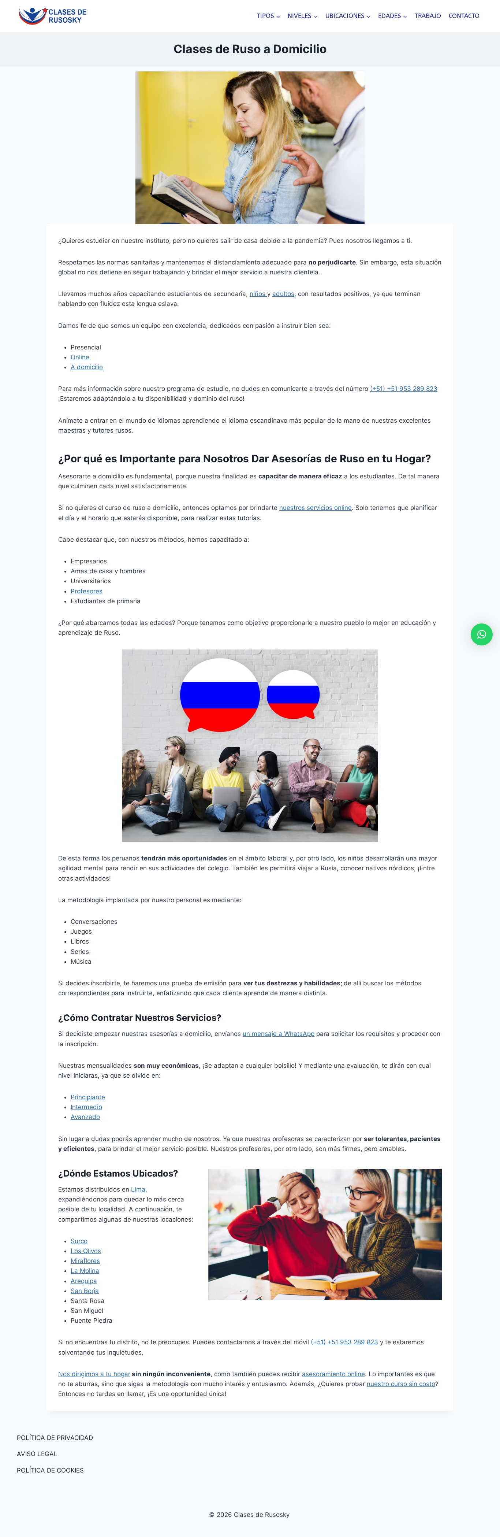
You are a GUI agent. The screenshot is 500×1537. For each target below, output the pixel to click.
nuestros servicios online (315, 507)
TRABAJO (428, 15)
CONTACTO (464, 15)
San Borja (85, 1291)
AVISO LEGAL (37, 1454)
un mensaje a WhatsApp (278, 1033)
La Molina (85, 1270)
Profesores (86, 591)
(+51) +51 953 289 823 (403, 388)
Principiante (88, 1097)
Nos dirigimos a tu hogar (94, 1374)
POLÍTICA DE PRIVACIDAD (55, 1437)
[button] (482, 634)
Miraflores (85, 1260)
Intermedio (86, 1107)
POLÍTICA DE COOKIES (50, 1470)
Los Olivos (86, 1251)
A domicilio (87, 367)
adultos (283, 293)
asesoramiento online (333, 1374)
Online (80, 357)
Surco (79, 1241)
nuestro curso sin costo (401, 1384)
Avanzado (85, 1117)
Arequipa (84, 1281)
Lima (138, 1189)
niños (258, 293)
